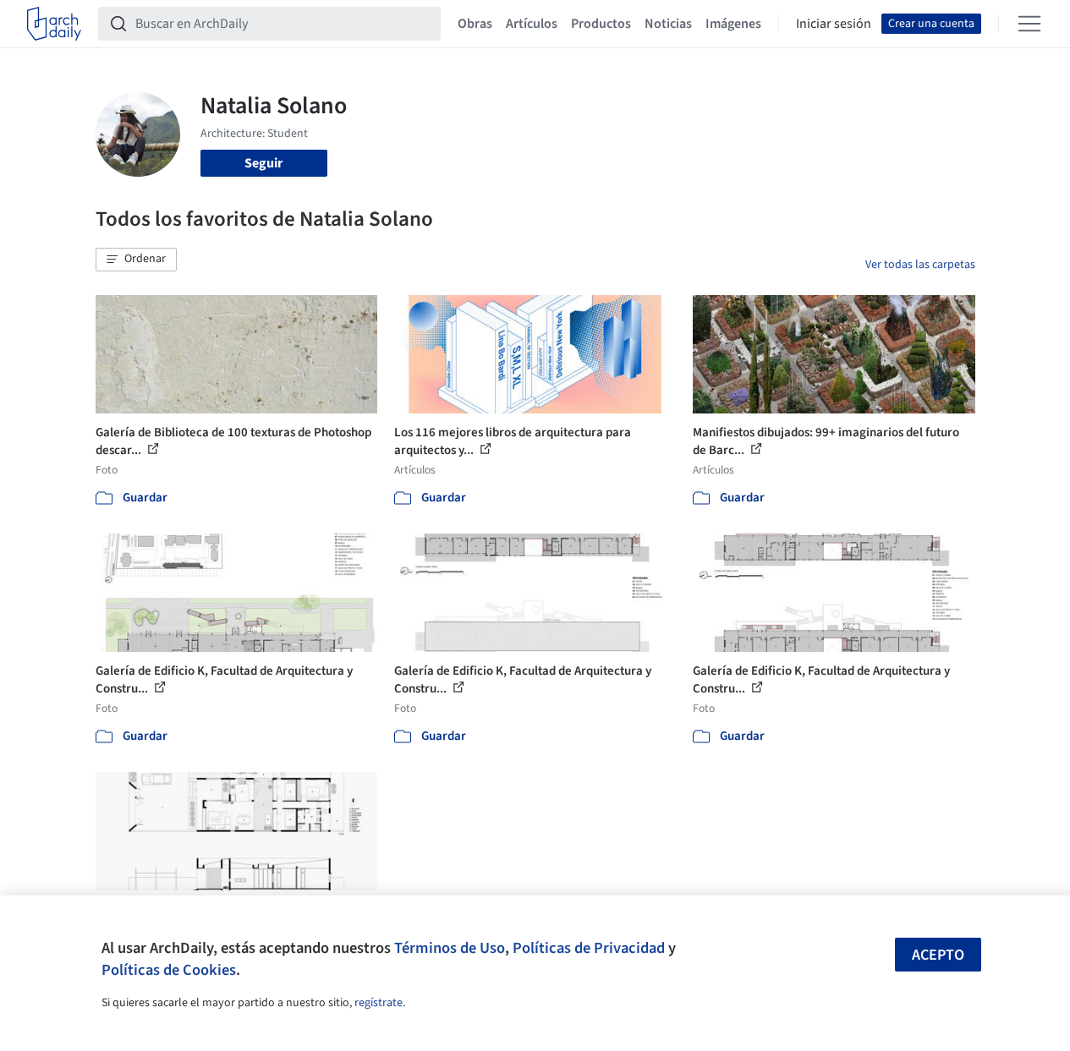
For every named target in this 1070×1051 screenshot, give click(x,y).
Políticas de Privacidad (589, 948)
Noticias (668, 23)
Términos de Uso (449, 948)
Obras (475, 23)
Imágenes (733, 23)
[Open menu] (1029, 23)
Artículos (531, 23)
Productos (601, 23)
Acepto (938, 955)
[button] (136, 259)
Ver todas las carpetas (920, 265)
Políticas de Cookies (169, 970)
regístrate (378, 1002)
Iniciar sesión (833, 23)
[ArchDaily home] (54, 24)
